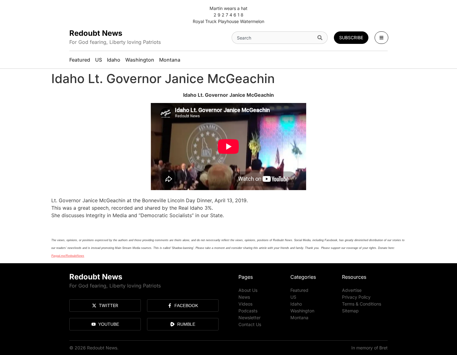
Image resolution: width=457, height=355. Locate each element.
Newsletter (249, 317)
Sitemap (350, 310)
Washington (302, 310)
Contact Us (249, 324)
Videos (245, 303)
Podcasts (247, 310)
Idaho (296, 303)
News (244, 297)
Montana (299, 317)
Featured (299, 290)
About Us (247, 290)
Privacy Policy (356, 297)
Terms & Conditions (361, 303)
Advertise (352, 290)
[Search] (321, 37)
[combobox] (273, 37)
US (293, 297)
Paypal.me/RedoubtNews (67, 255)
